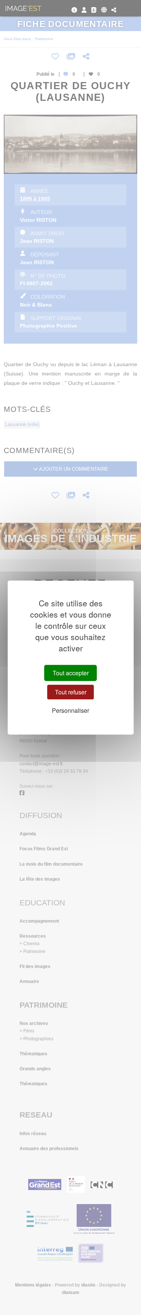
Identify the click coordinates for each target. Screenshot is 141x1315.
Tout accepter (71, 673)
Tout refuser (70, 692)
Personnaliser (70, 710)
